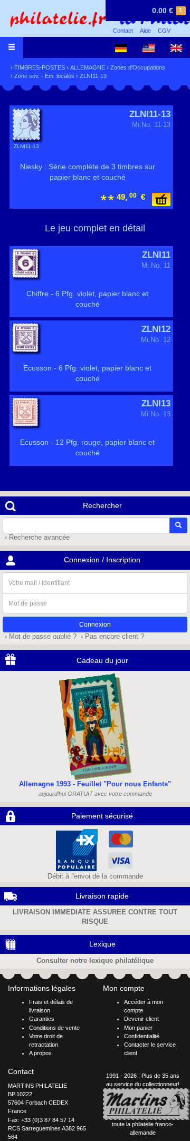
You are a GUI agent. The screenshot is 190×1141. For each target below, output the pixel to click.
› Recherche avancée (36, 537)
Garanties (41, 1019)
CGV (164, 30)
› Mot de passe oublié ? (40, 636)
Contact (123, 30)
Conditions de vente (54, 1028)
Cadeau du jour (102, 660)
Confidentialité (141, 1036)
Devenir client (141, 1019)
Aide (145, 30)
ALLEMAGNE (87, 67)
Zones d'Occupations (137, 67)
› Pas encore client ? (111, 636)
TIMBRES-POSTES (39, 67)
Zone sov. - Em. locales (44, 76)
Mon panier (138, 1028)
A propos (40, 1053)
